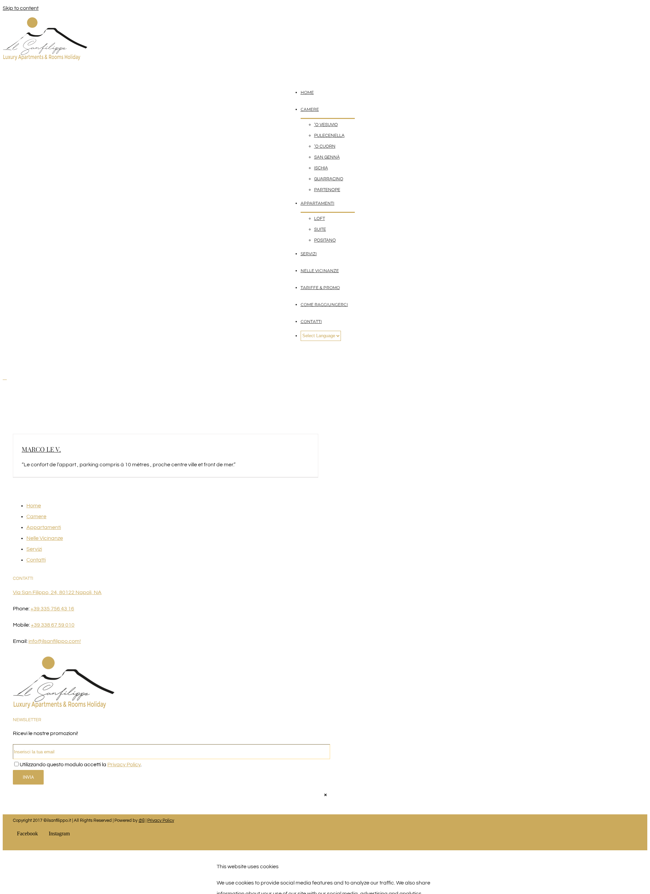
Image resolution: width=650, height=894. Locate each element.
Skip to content (21, 8)
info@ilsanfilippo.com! (54, 641)
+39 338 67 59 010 (52, 625)
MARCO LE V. (41, 449)
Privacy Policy (123, 764)
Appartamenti (43, 527)
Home (33, 505)
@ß (141, 820)
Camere (36, 516)
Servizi (34, 549)
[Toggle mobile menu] (5, 377)
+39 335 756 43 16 (52, 608)
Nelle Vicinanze (44, 538)
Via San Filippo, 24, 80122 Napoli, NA (57, 592)
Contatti (36, 560)
